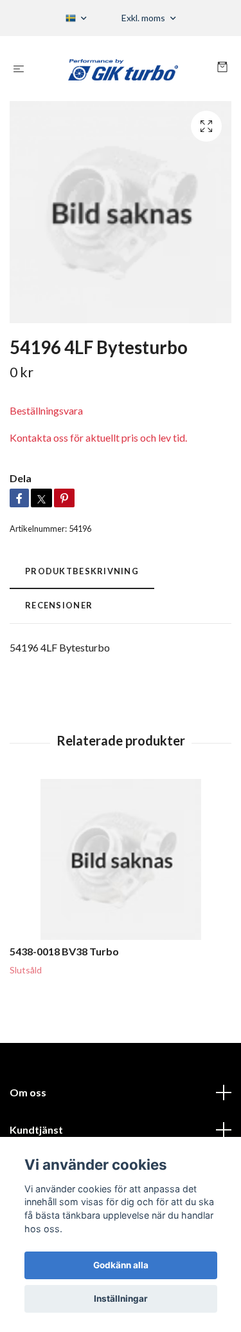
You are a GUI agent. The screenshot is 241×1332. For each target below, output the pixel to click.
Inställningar (121, 1298)
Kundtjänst (36, 1129)
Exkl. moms (144, 17)
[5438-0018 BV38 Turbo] (120, 859)
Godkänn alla (120, 1265)
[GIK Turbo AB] (123, 68)
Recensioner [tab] (59, 605)
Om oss (28, 1092)
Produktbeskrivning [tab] (82, 571)
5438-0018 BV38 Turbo (64, 951)
